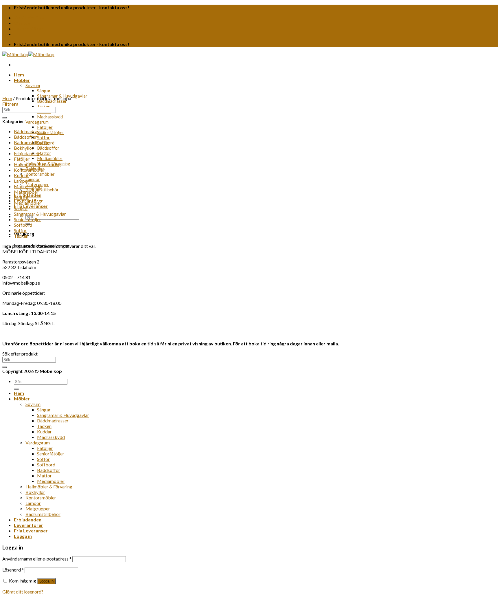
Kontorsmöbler (40, 174)
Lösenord (13, 569)
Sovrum (32, 85)
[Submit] (4, 117)
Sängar (44, 90)
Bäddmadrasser (52, 101)
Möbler (22, 80)
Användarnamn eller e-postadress (36, 558)
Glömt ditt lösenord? (22, 591)
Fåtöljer (45, 127)
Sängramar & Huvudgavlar (40, 214)
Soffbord (23, 225)
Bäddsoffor (48, 148)
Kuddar (21, 175)
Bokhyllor (24, 148)
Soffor (43, 137)
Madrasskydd (50, 116)
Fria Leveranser (31, 206)
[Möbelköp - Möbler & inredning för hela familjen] (28, 54)
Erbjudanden (26, 153)
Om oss (22, 23)
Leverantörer (28, 28)
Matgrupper (26, 192)
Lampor (32, 179)
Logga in (46, 581)
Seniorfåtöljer (50, 132)
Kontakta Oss (29, 17)
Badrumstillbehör (42, 189)
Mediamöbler (49, 158)
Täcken (43, 106)
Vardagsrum (37, 121)
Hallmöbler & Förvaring (37, 164)
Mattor (44, 153)
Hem (19, 74)
